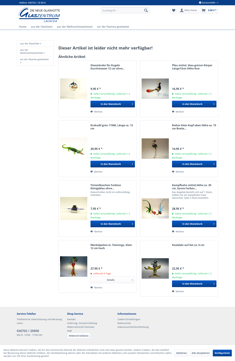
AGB (69, 330)
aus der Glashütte (30, 43)
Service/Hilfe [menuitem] (208, 2)
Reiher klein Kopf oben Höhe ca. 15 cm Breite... (194, 127)
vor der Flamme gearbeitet (34, 59)
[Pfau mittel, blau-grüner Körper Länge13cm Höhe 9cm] (155, 89)
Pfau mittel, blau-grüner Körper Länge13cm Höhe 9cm (192, 67)
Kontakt (71, 319)
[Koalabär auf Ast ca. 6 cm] (155, 268)
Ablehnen (181, 352)
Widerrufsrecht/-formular (80, 326)
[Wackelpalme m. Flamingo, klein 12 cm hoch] (73, 266)
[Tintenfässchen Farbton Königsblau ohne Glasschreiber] (73, 208)
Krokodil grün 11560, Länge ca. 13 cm (111, 127)
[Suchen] (146, 10)
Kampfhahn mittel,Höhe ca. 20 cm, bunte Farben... (191, 187)
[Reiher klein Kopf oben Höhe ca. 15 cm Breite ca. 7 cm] (155, 149)
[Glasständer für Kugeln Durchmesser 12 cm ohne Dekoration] (73, 89)
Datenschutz (124, 323)
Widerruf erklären (79, 335)
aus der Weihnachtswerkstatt (31, 51)
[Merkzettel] (173, 10)
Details (110, 279)
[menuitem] (125, 10)
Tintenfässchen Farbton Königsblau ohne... (105, 187)
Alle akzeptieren (201, 352)
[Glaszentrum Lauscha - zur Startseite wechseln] (57, 14)
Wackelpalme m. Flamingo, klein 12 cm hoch (111, 246)
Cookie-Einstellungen (129, 319)
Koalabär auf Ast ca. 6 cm (188, 245)
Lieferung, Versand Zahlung (82, 323)
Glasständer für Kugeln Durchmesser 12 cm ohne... (107, 67)
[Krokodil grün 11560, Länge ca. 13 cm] (73, 149)
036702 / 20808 (28, 331)
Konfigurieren (222, 352)
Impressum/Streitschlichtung (133, 326)
